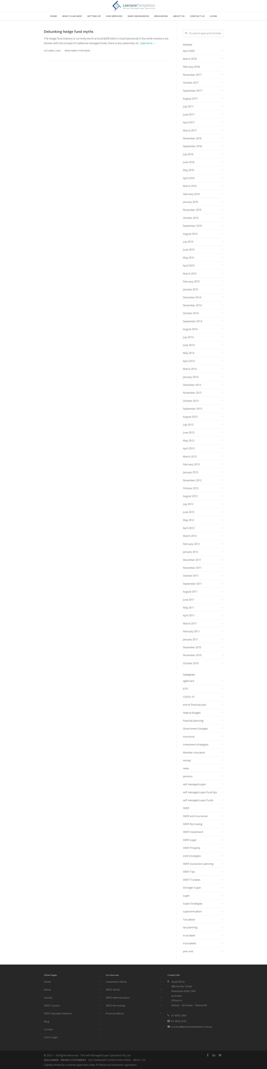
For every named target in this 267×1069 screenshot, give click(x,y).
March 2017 (190, 130)
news (186, 768)
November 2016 (192, 138)
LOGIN (213, 16)
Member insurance (194, 752)
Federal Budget (192, 712)
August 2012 (190, 496)
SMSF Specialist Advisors (58, 1013)
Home (47, 981)
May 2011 (188, 607)
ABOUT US (179, 16)
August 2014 (190, 329)
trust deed (189, 935)
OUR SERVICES (114, 16)
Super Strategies (192, 903)
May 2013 (188, 440)
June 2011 (188, 599)
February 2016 (191, 194)
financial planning (193, 720)
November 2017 (192, 74)
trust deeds (189, 943)
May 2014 (188, 353)
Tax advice (189, 919)
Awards (48, 997)
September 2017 (192, 90)
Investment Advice (116, 981)
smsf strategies (192, 856)
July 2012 (188, 504)
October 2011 (191, 575)
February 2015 (191, 281)
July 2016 (188, 154)
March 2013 (190, 456)
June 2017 (188, 114)
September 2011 (192, 583)
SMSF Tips (189, 871)
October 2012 (191, 488)
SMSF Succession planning (198, 864)
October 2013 (191, 400)
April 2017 (189, 122)
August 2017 (190, 98)
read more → (147, 43)
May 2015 (188, 257)
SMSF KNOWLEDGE (138, 16)
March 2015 (190, 273)
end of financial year (194, 704)
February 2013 (191, 464)
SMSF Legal (189, 840)
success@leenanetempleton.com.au (191, 1026)
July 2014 (188, 337)
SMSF (186, 808)
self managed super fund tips (200, 792)
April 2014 (189, 361)
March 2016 (190, 186)
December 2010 (192, 647)
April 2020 (189, 51)
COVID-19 (188, 697)
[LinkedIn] (214, 1055)
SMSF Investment (193, 832)
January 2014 (190, 377)
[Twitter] (220, 1055)
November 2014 (192, 305)
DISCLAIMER (51, 1060)
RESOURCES (161, 16)
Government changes (195, 728)
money (187, 760)
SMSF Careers (52, 1005)
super (186, 895)
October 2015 (191, 218)
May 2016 (188, 170)
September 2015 (192, 225)
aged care (188, 681)
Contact (48, 1029)
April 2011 (189, 615)
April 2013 (189, 448)
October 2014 (191, 313)
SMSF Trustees (191, 879)
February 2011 (191, 631)
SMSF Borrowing (192, 824)
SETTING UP (94, 16)
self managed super (194, 784)
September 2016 (192, 146)
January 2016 (190, 202)
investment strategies (77, 50)
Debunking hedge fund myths (68, 31)
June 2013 (188, 432)
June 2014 (188, 345)
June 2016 (188, 162)
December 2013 (192, 385)
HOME (53, 16)
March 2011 (190, 623)
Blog (46, 1021)
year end (188, 951)
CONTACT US (197, 16)
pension (187, 776)
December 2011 (192, 560)
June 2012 (188, 512)
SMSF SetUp (113, 989)
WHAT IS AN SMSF (72, 16)
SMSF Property (191, 848)
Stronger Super (192, 887)
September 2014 (192, 321)
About (47, 989)
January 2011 (190, 639)
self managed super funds (198, 800)
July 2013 (188, 424)
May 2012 (188, 520)
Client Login (51, 1037)
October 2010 (191, 663)
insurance (188, 736)
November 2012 (192, 480)
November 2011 (192, 567)
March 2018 (190, 59)
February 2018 (191, 66)
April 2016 (189, 178)
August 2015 (190, 234)
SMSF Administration (118, 997)
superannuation (192, 911)
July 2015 (188, 241)
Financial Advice (115, 1013)
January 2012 (190, 552)
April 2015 (189, 265)
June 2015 (188, 249)
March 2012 (190, 536)
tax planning (190, 927)
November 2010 (192, 655)
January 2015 (190, 289)
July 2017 (188, 106)
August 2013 (190, 416)
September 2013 (192, 408)
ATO (185, 688)
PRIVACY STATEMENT (73, 1060)
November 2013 (192, 392)
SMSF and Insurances (195, 816)
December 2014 (192, 297)
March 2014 (190, 369)
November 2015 (192, 210)
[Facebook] (208, 1055)
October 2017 (191, 82)
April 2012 (189, 528)
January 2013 (190, 472)
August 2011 (190, 591)
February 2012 (191, 544)
